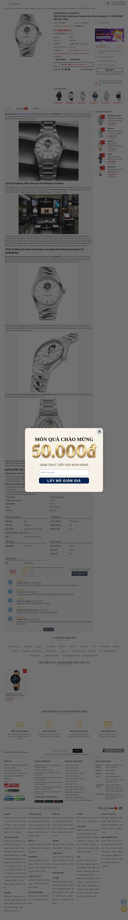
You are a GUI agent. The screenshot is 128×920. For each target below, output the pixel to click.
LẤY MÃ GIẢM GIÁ (64, 481)
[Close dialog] (99, 431)
